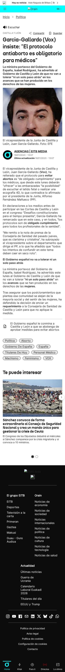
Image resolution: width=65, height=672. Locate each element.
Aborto (26, 340)
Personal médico (44, 352)
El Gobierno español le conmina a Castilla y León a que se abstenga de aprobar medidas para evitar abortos (34, 326)
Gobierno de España (18, 346)
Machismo (11, 358)
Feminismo (32, 358)
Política (10, 340)
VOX (48, 358)
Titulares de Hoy (16, 352)
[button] (61, 397)
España (43, 346)
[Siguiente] (58, 3)
